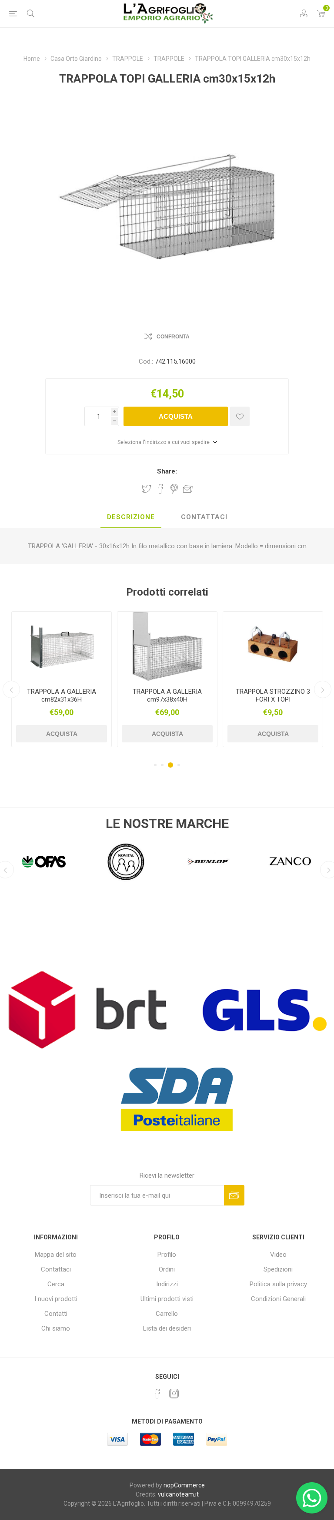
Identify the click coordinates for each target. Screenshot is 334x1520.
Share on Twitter (146, 488)
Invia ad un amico (188, 488)
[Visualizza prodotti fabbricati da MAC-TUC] (290, 862)
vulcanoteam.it (178, 1494)
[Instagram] (174, 1394)
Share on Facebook (160, 488)
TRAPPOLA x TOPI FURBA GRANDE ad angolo (273, 695)
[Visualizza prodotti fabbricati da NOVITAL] (43, 862)
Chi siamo (55, 1328)
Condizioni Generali (278, 1299)
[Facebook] (157, 1394)
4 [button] (178, 765)
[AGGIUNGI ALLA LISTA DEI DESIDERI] (240, 416)
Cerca (55, 1284)
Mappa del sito (56, 1254)
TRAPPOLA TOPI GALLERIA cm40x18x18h (167, 695)
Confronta (173, 337)
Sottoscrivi (234, 1195)
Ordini (167, 1269)
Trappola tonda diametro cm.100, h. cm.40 (62, 695)
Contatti (55, 1314)
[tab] (130, 517)
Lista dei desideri (167, 1328)
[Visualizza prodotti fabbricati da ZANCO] (208, 862)
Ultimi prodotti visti (167, 1299)
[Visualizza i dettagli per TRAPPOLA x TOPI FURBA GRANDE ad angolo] (273, 646)
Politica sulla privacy (278, 1284)
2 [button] (162, 765)
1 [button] (155, 765)
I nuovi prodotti (55, 1299)
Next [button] (322, 689)
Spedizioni (278, 1269)
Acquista (176, 416)
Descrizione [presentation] (131, 517)
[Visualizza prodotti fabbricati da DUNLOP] (126, 862)
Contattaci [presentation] (204, 517)
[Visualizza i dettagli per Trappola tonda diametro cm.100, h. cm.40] (61, 646)
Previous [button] (11, 689)
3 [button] (170, 765)
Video (278, 1254)
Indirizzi (167, 1284)
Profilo (166, 1254)
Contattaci (56, 1269)
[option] (61, 679)
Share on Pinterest (174, 488)
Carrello (167, 1314)
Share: (167, 471)
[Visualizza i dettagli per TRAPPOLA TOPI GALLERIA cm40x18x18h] (167, 646)
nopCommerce (184, 1485)
